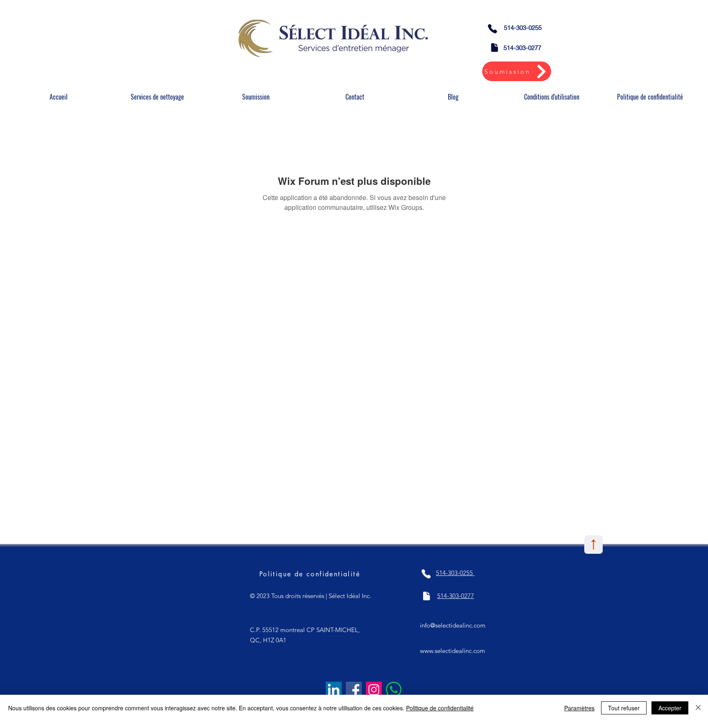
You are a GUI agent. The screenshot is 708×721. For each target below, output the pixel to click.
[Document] (494, 47)
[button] (157, 97)
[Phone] (492, 28)
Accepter (669, 708)
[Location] (593, 544)
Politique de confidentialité (440, 708)
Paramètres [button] (579, 708)
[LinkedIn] (334, 690)
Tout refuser (624, 708)
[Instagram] (374, 690)
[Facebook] (354, 690)
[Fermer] (698, 707)
